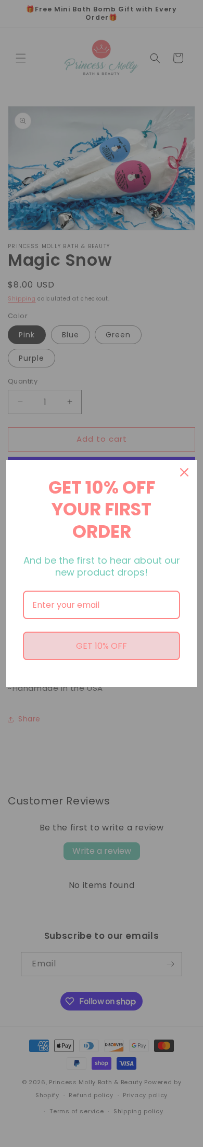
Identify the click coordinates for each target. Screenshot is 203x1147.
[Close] (184, 472)
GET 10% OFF (101, 646)
